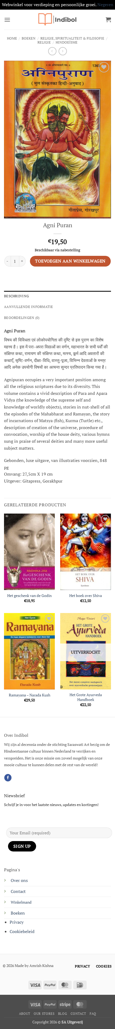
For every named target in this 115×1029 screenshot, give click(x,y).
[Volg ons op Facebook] (7, 777)
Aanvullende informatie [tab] (28, 307)
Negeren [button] (105, 4)
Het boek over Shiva (85, 595)
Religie (44, 42)
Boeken (29, 38)
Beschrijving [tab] (16, 296)
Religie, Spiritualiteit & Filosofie (72, 38)
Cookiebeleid (22, 931)
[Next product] (52, 51)
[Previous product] (63, 51)
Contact (18, 891)
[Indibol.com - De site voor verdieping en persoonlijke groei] (57, 19)
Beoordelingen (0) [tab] (21, 317)
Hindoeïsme (67, 42)
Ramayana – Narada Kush (29, 695)
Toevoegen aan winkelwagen (70, 261)
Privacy (17, 922)
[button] (7, 19)
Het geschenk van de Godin (29, 595)
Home (12, 38)
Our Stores (44, 1013)
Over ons (19, 880)
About (24, 1013)
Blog (62, 1013)
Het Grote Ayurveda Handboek (86, 697)
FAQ (93, 1013)
